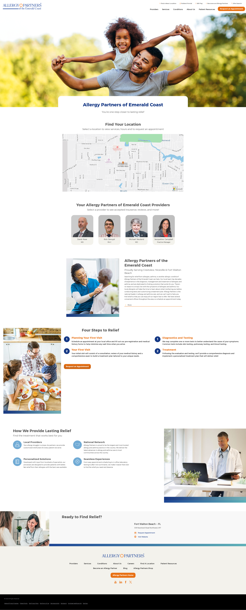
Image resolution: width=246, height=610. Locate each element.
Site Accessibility (54, 603)
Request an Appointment (231, 9)
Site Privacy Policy (34, 603)
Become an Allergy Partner (105, 568)
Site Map (85, 603)
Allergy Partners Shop (143, 568)
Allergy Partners (22, 6)
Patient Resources (207, 9)
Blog (125, 568)
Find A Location (147, 564)
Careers (131, 564)
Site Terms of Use (44, 603)
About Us (191, 9)
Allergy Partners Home (123, 575)
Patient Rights (24, 603)
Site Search (64, 603)
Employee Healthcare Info (75, 603)
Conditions (178, 9)
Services (165, 9)
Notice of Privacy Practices (11, 603)
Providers (154, 9)
